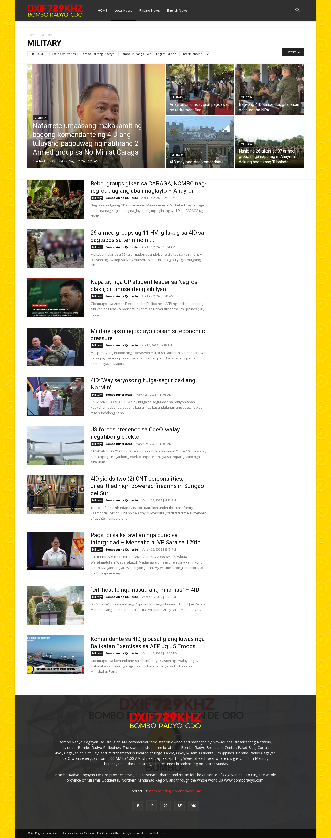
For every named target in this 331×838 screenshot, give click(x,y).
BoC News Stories (63, 54)
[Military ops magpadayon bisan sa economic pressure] (55, 347)
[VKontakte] (193, 806)
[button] (297, 10)
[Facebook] (137, 806)
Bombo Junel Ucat (118, 394)
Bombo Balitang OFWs (136, 54)
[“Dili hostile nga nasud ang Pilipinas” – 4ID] (55, 605)
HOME (102, 10)
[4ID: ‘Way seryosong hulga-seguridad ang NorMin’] (55, 396)
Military (40, 117)
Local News (123, 10)
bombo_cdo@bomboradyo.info (175, 791)
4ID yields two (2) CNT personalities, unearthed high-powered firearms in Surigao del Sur (147, 485)
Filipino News (149, 10)
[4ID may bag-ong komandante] (200, 142)
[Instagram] (151, 805)
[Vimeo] (179, 806)
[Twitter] (165, 806)
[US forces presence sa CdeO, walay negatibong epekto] (55, 445)
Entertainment (192, 54)
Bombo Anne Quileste (49, 161)
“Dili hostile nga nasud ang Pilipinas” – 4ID (145, 590)
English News (177, 10)
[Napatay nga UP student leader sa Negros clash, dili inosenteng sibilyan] (55, 297)
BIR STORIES (37, 54)
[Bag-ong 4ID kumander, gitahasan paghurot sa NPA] (269, 89)
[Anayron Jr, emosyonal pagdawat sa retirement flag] (200, 89)
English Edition (166, 54)
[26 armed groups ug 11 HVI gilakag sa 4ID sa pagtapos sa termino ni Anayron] (55, 248)
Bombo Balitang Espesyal (98, 54)
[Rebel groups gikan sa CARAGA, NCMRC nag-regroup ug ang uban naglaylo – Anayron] (55, 199)
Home (31, 35)
